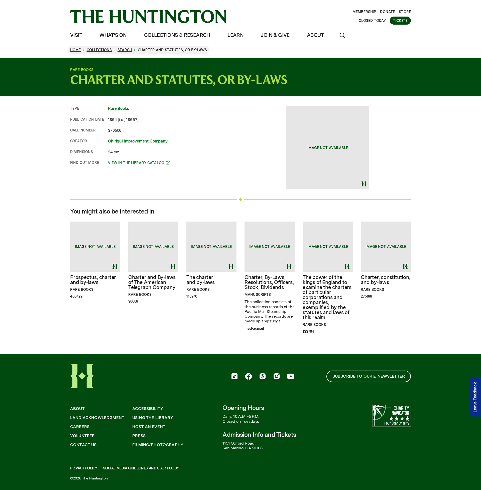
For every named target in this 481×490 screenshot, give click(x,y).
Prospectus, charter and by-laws (93, 279)
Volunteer (82, 436)
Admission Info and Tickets (259, 434)
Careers (79, 427)
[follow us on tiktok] (234, 376)
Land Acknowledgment (97, 418)
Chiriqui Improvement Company (138, 141)
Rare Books (118, 108)
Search (124, 50)
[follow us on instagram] (277, 376)
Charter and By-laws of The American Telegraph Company (152, 282)
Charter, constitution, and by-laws (385, 279)
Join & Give (275, 35)
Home (75, 50)
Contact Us (83, 445)
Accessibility (147, 409)
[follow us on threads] (263, 376)
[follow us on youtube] (291, 376)
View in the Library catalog (136, 163)
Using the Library (152, 418)
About (315, 35)
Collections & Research (177, 35)
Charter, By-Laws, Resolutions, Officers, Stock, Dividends (269, 282)
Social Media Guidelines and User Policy (141, 468)
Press (139, 436)
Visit (76, 35)
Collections (99, 50)
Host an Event (148, 427)
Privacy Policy (83, 468)
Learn (235, 35)
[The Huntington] (148, 16)
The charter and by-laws (200, 279)
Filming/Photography (157, 445)
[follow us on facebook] (249, 376)
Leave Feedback (475, 397)
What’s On (113, 35)
